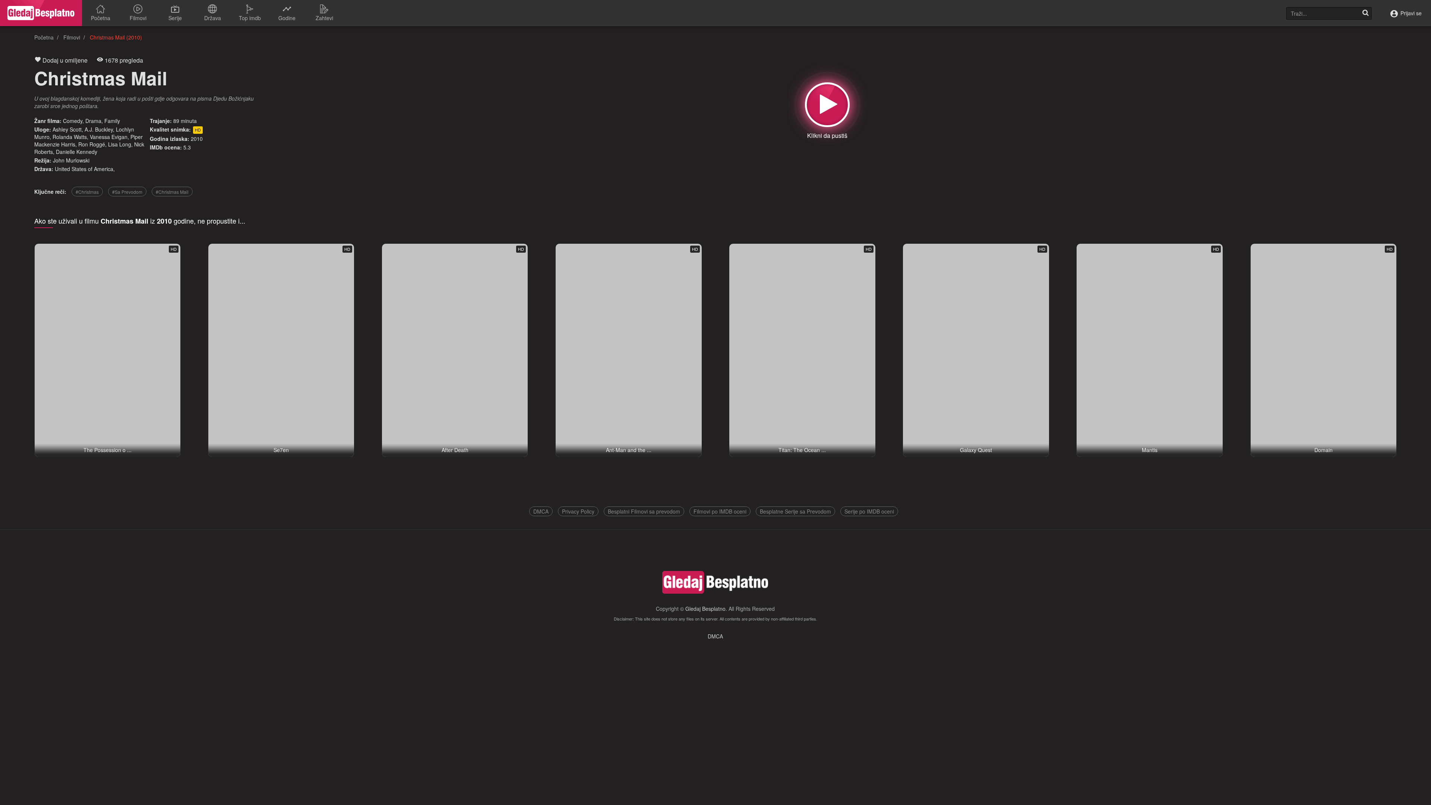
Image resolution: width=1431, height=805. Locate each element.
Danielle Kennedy (76, 151)
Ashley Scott (67, 129)
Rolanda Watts (70, 137)
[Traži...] (1365, 13)
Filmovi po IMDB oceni (720, 511)
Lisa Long (119, 144)
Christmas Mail (100, 77)
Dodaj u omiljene (64, 60)
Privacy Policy (578, 511)
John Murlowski (71, 160)
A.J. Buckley (99, 129)
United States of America (84, 169)
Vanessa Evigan (108, 137)
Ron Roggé (91, 144)
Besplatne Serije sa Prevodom (795, 511)
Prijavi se (1410, 13)
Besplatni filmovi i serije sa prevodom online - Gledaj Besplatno (41, 13)
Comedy (72, 120)
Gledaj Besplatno (705, 608)
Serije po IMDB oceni (869, 511)
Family (112, 120)
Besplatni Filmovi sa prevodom (644, 511)
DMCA (541, 511)
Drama (93, 120)
